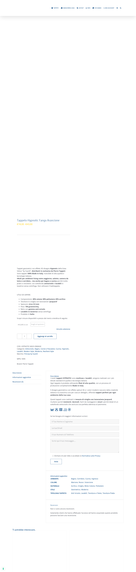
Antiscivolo (29, 349)
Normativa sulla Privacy (91, 456)
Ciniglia (81, 486)
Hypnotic (65, 349)
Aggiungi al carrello (45, 336)
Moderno (38, 351)
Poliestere (100, 486)
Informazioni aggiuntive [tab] (21, 377)
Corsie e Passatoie (48, 349)
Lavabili (20, 351)
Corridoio (80, 479)
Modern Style (29, 351)
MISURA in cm (23, 324)
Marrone (74, 482)
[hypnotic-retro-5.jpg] (39, 118)
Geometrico (75, 489)
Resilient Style (48, 351)
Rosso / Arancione (86, 482)
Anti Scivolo (75, 493)
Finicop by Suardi (31, 354)
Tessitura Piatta (109, 493)
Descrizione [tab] (17, 373)
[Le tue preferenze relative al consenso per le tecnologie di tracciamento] (3, 569)
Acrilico (74, 486)
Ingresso (94, 479)
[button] (120, 8)
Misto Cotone (89, 486)
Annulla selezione (63, 329)
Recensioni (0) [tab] (17, 382)
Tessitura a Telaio (95, 493)
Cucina (58, 349)
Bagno (37, 349)
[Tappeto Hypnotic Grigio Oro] (93, 532)
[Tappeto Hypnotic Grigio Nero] (36, 532)
